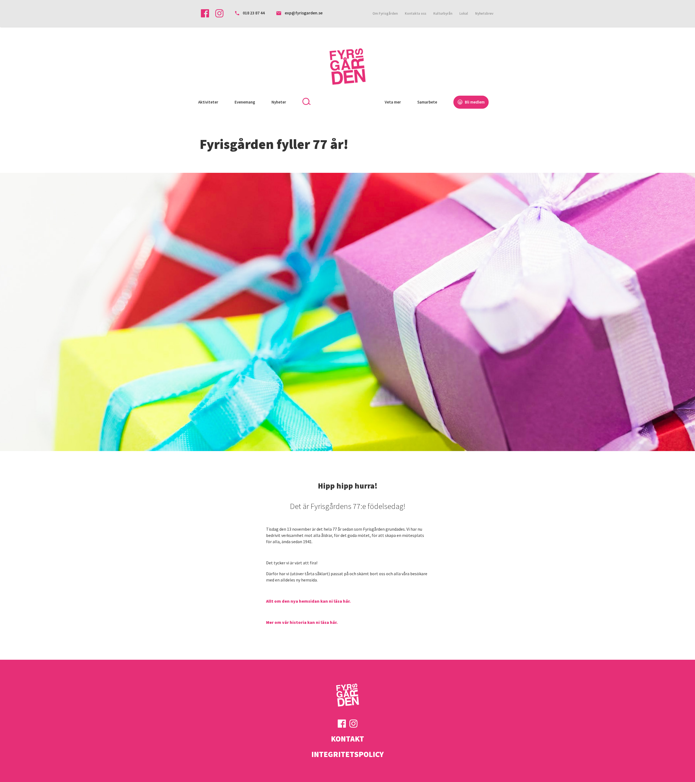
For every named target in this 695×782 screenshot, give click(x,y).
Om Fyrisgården (385, 13)
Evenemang (245, 102)
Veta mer (393, 102)
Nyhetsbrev (484, 13)
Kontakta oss (415, 13)
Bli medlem (474, 102)
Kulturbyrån (442, 13)
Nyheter (278, 102)
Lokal (463, 13)
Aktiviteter (208, 102)
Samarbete (427, 102)
